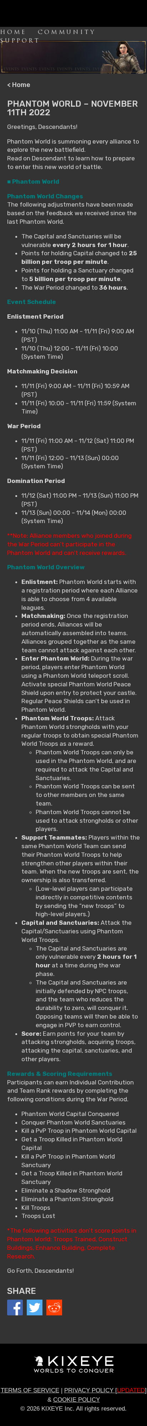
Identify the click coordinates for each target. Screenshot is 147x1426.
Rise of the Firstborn (32, 13)
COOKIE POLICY (76, 1399)
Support (20, 41)
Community (67, 32)
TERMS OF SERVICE (30, 1390)
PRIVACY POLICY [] (105, 1390)
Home (13, 32)
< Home (18, 85)
